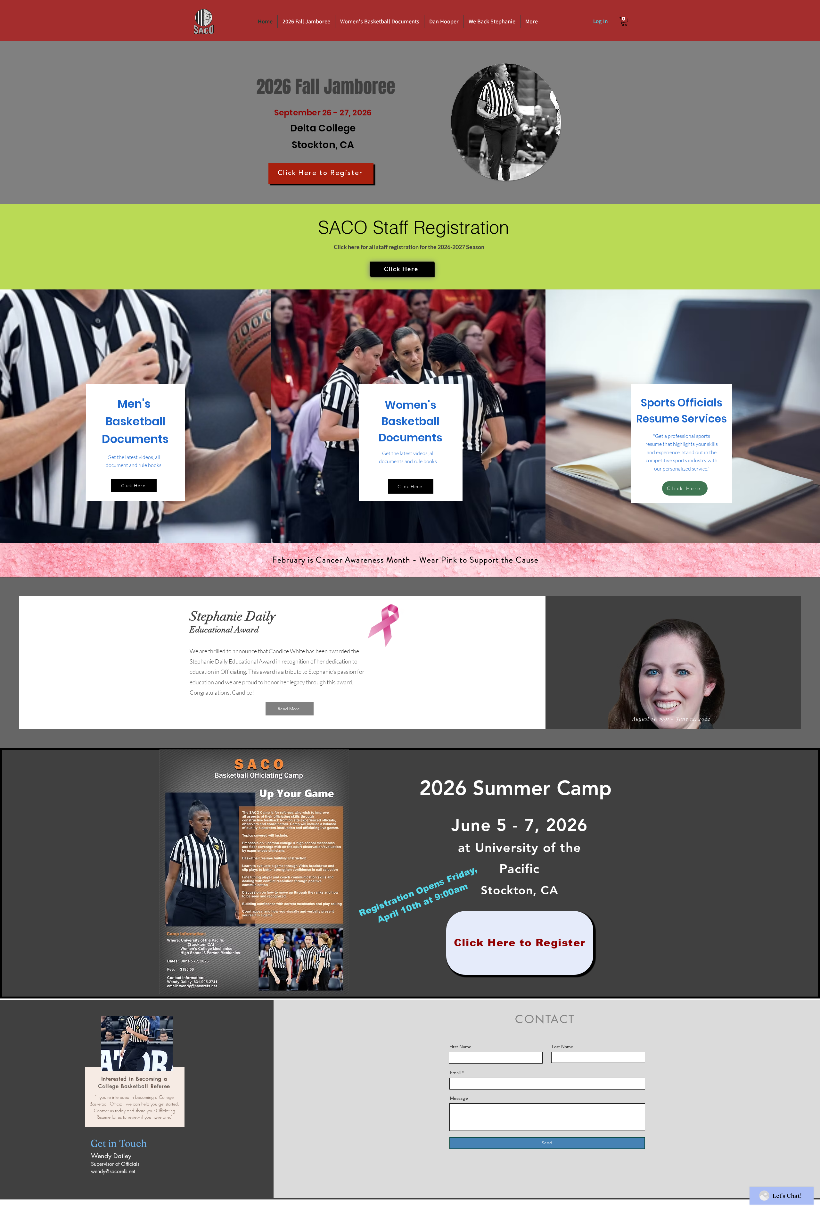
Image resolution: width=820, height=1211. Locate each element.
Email (455, 1072)
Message (459, 1098)
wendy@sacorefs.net (113, 1171)
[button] (624, 21)
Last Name (562, 1046)
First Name (460, 1046)
